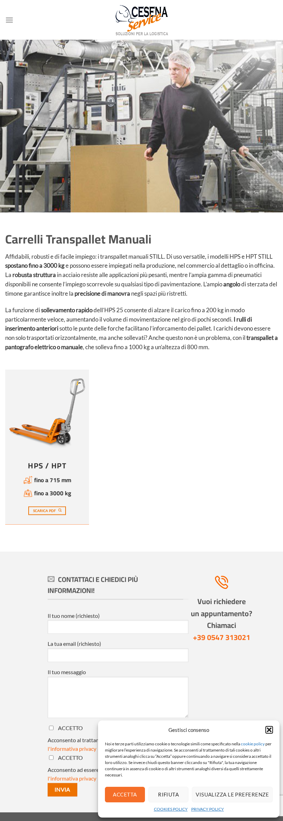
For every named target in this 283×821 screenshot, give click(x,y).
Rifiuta (168, 794)
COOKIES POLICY (171, 809)
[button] (269, 729)
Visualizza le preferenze (232, 794)
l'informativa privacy (72, 748)
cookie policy (253, 743)
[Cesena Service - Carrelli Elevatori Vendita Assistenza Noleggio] (141, 20)
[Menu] (9, 19)
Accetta (125, 794)
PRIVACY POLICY (207, 809)
